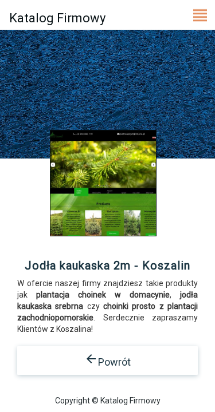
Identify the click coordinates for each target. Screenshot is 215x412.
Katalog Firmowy (57, 18)
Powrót (107, 360)
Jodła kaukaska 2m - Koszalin (107, 265)
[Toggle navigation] (200, 15)
